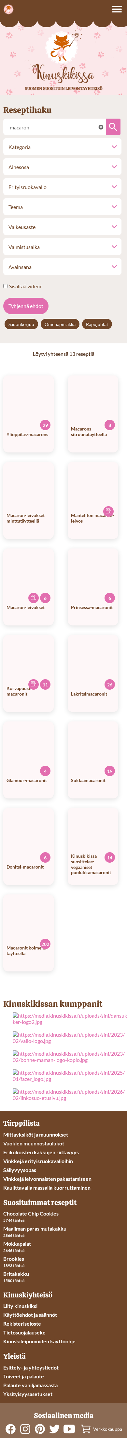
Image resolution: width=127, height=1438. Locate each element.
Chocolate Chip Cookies (31, 1213)
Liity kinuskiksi (20, 1306)
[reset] (101, 127)
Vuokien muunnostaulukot (33, 1143)
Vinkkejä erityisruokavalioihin (38, 1161)
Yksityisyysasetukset (27, 1394)
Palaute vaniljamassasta (30, 1385)
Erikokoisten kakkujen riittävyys (41, 1152)
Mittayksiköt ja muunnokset (35, 1134)
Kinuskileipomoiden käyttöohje (39, 1341)
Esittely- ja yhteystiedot (31, 1367)
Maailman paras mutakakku (34, 1228)
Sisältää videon (26, 286)
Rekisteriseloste (22, 1323)
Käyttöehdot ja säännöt (30, 1315)
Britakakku (16, 1274)
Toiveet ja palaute (23, 1376)
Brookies (13, 1259)
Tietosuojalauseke (24, 1332)
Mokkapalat (17, 1243)
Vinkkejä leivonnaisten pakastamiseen (47, 1179)
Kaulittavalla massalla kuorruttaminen (47, 1187)
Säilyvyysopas (19, 1170)
